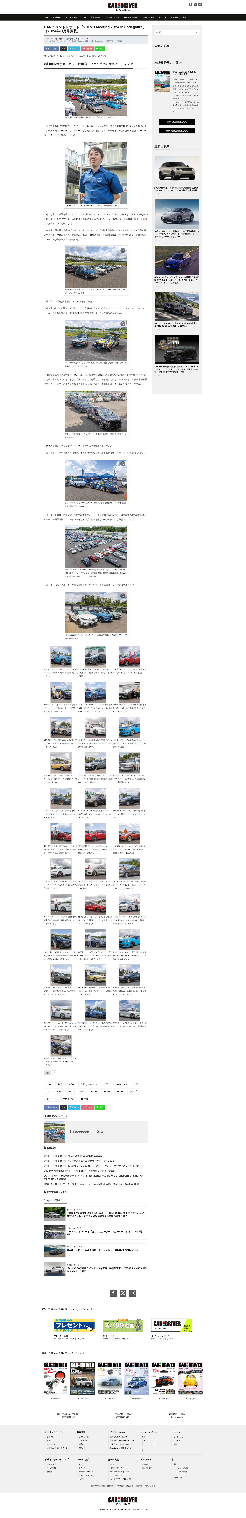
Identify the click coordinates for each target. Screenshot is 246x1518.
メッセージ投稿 (182, 1468)
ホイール (82, 1468)
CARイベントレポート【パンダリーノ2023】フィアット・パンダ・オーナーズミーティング (91, 1165)
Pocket (88, 49)
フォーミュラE (149, 1444)
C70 (106, 1084)
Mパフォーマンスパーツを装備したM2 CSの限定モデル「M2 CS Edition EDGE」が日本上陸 (176, 324)
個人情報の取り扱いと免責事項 (103, 1486)
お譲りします (147, 1468)
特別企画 (82, 1448)
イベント (162, 17)
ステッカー (51, 1464)
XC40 (94, 1091)
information (146, 1459)
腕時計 (49, 1472)
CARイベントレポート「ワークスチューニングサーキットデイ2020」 (80, 1160)
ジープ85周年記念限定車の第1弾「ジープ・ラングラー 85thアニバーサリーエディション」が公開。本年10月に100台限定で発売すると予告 (176, 369)
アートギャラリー (117, 1475)
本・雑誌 (174, 17)
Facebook (52, 49)
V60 (70, 1091)
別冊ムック (177, 1478)
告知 (175, 1444)
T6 (47, 1091)
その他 (81, 1479)
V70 (81, 1091)
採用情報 (139, 1486)
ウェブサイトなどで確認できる (104, 117)
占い (112, 1464)
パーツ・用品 (148, 17)
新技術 (49, 1440)
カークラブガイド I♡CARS (74, 56)
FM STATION (52, 1468)
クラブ (133, 1091)
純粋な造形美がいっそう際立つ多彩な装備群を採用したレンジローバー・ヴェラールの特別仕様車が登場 (176, 188)
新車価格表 (83, 1440)
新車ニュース (84, 1437)
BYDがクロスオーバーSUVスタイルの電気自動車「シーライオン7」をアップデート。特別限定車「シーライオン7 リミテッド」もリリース (176, 234)
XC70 (120, 1091)
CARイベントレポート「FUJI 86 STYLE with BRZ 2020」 (74, 1155)
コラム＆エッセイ (111, 17)
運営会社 (129, 1486)
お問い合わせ (150, 1486)
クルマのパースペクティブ (57, 1448)
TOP (46, 17)
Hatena (75, 49)
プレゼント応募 (182, 1472)
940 (60, 1084)
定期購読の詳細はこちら (177, 130)
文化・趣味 (95, 17)
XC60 (107, 1091)
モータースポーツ (131, 17)
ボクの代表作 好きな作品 (119, 1472)
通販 (184, 17)
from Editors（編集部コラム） (121, 1448)
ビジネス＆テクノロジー (76, 17)
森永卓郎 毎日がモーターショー (122, 1440)
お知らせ (145, 1464)
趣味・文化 (113, 1459)
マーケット (51, 1444)
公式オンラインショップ (57, 1459)
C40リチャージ (89, 1084)
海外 (143, 1437)
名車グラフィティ (117, 1468)
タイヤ (81, 1464)
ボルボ (49, 1098)
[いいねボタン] (47, 1072)
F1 (145, 1440)
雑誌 (175, 1464)
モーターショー (179, 1437)
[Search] (197, 32)
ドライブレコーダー (86, 1475)
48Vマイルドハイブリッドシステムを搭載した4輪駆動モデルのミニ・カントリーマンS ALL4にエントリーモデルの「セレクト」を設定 (177, 280)
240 (48, 1084)
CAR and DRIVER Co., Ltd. (120, 1509)
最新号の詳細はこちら (177, 121)
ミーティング (67, 1098)
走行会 (84, 1098)
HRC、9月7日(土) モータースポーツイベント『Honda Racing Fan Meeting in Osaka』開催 (91, 1184)
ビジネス (50, 1437)
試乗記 (81, 1444)
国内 (143, 1450)
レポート (176, 1440)
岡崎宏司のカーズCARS (119, 1437)
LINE (100, 49)
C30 (71, 1084)
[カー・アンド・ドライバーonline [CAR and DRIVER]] (123, 7)
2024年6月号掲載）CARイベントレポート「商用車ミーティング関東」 (81, 1170)
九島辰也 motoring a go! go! (121, 1444)
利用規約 (120, 1486)
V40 (58, 1091)
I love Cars (121, 1084)
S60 (136, 1084)
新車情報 (56, 17)
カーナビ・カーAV (86, 1472)
